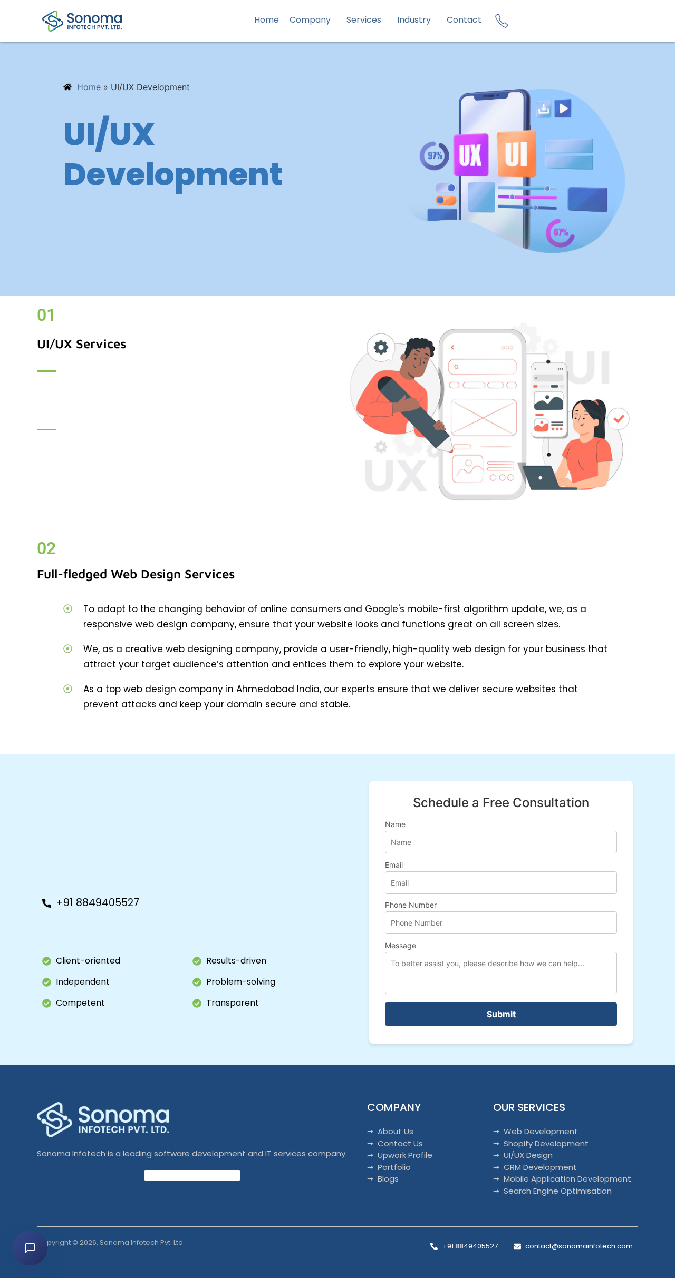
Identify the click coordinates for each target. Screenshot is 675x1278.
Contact (464, 20)
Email (394, 865)
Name (395, 825)
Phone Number (411, 905)
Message (400, 946)
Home (266, 20)
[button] (312, 20)
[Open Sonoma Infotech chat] (30, 1248)
